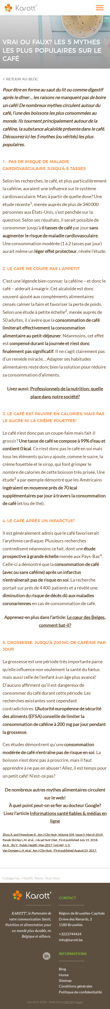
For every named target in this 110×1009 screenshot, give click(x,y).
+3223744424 (70, 934)
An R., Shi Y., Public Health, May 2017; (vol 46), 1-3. (36, 845)
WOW (68, 1002)
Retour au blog (21, 79)
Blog (62, 969)
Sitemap (65, 980)
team (79, 1002)
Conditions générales (75, 986)
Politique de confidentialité (80, 992)
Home (64, 975)
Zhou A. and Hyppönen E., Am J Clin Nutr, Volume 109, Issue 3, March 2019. (53, 834)
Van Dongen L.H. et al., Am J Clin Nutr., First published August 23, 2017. (50, 850)
